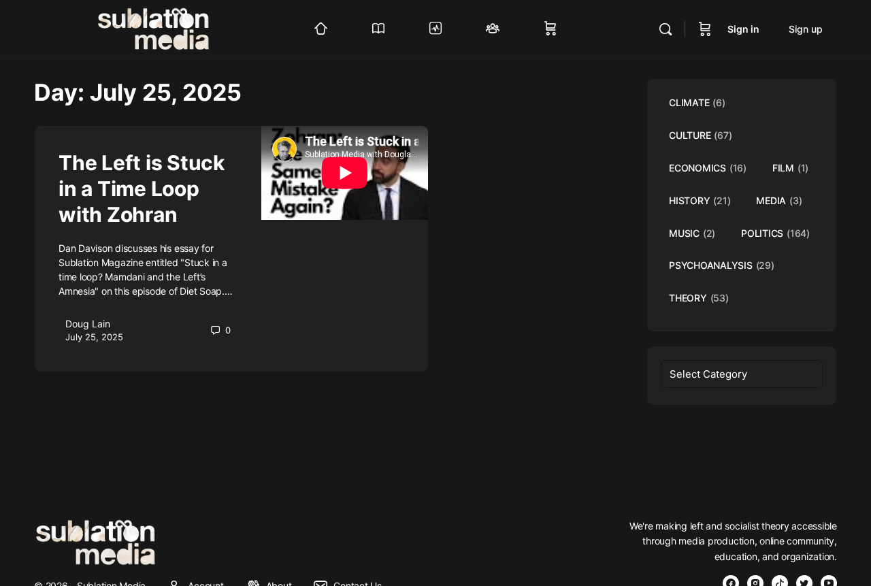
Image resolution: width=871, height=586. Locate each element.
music (692, 233)
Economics (707, 168)
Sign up (806, 29)
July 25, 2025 (94, 336)
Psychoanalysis (721, 265)
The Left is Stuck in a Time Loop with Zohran (142, 188)
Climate (697, 102)
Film (790, 168)
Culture (700, 135)
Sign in (743, 29)
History (699, 200)
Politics (775, 233)
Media (779, 200)
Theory (699, 298)
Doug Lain (87, 323)
